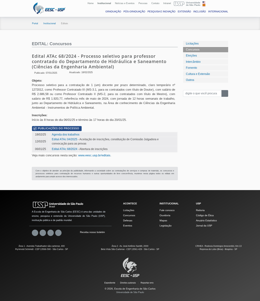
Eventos (127, 225)
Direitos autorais (128, 283)
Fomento (191, 67)
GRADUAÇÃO (113, 11)
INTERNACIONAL (218, 11)
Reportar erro (147, 283)
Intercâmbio (193, 61)
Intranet (167, 3)
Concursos (193, 49)
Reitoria (200, 210)
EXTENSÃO (184, 11)
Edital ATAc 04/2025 (64, 139)
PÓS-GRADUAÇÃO (134, 11)
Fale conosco (167, 210)
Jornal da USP (204, 225)
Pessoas (143, 3)
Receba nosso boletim (92, 232)
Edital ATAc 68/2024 (64, 148)
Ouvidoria (165, 215)
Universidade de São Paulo (130, 292)
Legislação (166, 225)
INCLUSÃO (199, 11)
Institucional (104, 3)
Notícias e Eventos (125, 3)
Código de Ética (205, 215)
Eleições (191, 55)
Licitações (192, 43)
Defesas (127, 220)
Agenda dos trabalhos (65, 134)
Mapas (163, 220)
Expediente (109, 283)
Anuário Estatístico (206, 220)
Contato (155, 3)
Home (91, 3)
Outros (190, 79)
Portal (35, 23)
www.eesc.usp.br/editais (94, 155)
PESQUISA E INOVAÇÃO (161, 11)
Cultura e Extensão (198, 73)
